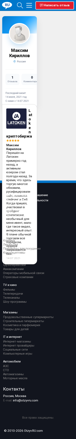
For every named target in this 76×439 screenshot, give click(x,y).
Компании (10, 260)
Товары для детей (16, 329)
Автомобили (12, 361)
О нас (7, 224)
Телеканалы (11, 297)
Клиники (9, 240)
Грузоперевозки (14, 265)
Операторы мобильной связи (23, 273)
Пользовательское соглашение (25, 195)
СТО (6, 370)
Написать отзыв (57, 5)
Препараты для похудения (22, 248)
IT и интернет (12, 337)
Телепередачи (13, 293)
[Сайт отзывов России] (7, 5)
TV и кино (10, 285)
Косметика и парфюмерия (21, 325)
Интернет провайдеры (18, 345)
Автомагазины (13, 374)
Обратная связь (14, 216)
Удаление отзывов (16, 205)
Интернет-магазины (17, 341)
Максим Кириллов (19, 53)
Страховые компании (18, 277)
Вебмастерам (13, 211)
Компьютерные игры (17, 353)
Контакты (14, 389)
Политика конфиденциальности (25, 200)
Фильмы (9, 289)
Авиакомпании (13, 269)
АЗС (6, 366)
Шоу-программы (15, 302)
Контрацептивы (14, 252)
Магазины (10, 312)
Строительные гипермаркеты (23, 321)
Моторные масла (15, 378)
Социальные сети (15, 349)
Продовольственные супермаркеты (28, 317)
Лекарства (10, 244)
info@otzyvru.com (25, 400)
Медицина (10, 236)
